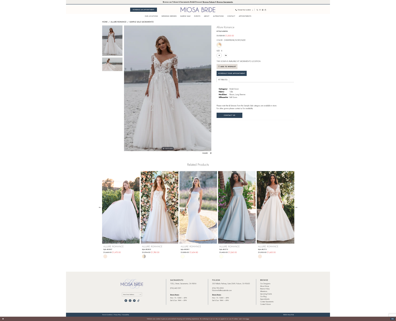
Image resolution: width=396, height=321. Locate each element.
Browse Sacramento (225, 2)
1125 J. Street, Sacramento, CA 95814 (183, 283)
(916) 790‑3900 (218, 288)
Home (105, 22)
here (247, 319)
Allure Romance (118, 22)
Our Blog (263, 296)
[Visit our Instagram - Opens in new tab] (130, 300)
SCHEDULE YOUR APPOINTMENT (231, 73)
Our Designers (265, 283)
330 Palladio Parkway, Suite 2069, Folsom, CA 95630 (231, 283)
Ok (392, 319)
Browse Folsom (209, 2)
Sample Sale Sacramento (141, 22)
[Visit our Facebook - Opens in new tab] (126, 300)
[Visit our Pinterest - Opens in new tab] (134, 300)
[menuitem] (143, 10)
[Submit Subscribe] (140, 294)
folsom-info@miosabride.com (222, 290)
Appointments (264, 299)
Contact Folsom (265, 304)
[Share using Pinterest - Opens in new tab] (210, 153)
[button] (262, 9)
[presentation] (121, 207)
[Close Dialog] (3, 319)
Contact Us (229, 115)
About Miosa (264, 286)
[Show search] (257, 9)
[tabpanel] (112, 41)
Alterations (263, 291)
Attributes (222, 79)
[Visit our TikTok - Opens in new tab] (138, 300)
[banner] (198, 9)
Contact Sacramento (267, 301)
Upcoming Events (266, 294)
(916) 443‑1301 (175, 288)
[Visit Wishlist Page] (260, 9)
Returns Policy (265, 289)
